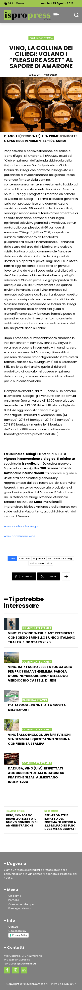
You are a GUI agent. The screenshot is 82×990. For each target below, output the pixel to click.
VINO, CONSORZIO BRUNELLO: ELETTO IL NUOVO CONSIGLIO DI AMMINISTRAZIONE (21, 820)
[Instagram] (15, 970)
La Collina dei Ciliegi (60, 558)
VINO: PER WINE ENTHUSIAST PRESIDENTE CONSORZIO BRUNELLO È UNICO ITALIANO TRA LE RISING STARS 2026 (41, 637)
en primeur (39, 558)
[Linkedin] (24, 970)
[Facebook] (7, 970)
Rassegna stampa (35, 700)
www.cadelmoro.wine (19, 536)
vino (49, 563)
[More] (66, 576)
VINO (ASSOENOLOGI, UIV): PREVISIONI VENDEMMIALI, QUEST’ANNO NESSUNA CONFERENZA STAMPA (39, 739)
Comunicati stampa (41, 38)
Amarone (24, 558)
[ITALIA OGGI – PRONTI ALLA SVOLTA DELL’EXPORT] (11, 696)
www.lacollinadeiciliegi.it (21, 526)
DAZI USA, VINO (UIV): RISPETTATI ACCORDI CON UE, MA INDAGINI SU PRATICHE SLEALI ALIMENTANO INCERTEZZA (36, 775)
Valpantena (37, 563)
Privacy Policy (19, 935)
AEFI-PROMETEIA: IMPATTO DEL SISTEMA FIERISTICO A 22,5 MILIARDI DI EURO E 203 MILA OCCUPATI (60, 822)
